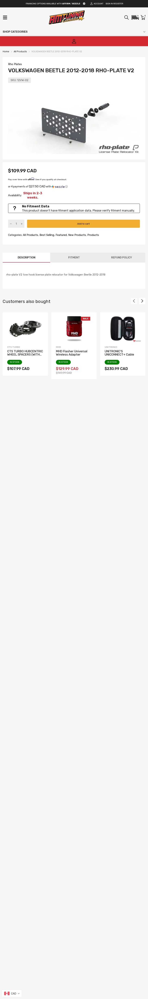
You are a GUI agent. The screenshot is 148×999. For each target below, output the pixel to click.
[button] (135, 17)
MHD (58, 347)
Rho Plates (15, 64)
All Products (30, 235)
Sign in (109, 4)
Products (93, 235)
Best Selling (46, 235)
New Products (77, 235)
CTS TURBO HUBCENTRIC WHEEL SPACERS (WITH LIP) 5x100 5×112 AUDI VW (25, 354)
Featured (61, 235)
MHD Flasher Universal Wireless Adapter (71, 352)
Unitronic (111, 347)
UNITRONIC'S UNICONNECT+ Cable (119, 352)
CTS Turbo (13, 347)
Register (118, 4)
